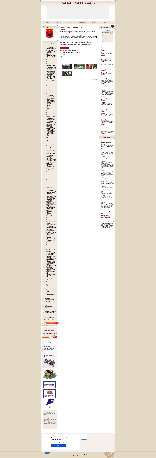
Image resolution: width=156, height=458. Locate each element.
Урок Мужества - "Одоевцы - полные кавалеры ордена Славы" (51, 284)
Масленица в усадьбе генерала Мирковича (51, 222)
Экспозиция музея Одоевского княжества (51, 145)
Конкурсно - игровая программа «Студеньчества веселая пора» (51, 194)
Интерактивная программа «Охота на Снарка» (51, 168)
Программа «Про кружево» (50, 59)
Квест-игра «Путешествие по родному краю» (50, 148)
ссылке (45, 414)
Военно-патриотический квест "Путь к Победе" (51, 224)
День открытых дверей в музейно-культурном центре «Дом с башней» (51, 69)
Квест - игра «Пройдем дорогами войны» (51, 197)
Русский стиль (50, 50)
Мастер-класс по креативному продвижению (50, 210)
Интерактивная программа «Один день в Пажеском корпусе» (51, 227)
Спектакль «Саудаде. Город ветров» (51, 114)
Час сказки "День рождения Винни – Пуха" (50, 278)
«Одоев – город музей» (78, 2)
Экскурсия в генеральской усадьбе (51, 252)
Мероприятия (48, 46)
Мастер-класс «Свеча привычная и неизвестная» (51, 125)
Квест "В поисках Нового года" (50, 234)
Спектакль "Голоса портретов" (51, 215)
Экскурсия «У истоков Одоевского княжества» (51, 266)
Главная (47, 22)
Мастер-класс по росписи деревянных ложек (51, 204)
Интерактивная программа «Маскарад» (51, 191)
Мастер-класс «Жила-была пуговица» (51, 137)
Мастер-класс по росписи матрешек (51, 219)
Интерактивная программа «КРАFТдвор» (50, 156)
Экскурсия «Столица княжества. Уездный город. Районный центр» (51, 263)
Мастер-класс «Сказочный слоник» (51, 76)
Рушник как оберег (51, 271)
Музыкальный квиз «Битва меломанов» (51, 72)
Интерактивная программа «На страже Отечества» (51, 185)
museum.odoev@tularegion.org (51, 333)
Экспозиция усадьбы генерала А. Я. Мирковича (51, 151)
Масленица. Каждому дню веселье (51, 52)
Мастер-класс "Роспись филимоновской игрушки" (51, 259)
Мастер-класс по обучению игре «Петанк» (50, 82)
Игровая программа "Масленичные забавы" (51, 254)
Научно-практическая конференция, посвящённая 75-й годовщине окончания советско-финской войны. (51, 289)
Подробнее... (103, 50)
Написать (58, 445)
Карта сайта (94, 22)
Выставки (48, 295)
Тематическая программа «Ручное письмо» (51, 119)
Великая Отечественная (50, 302)
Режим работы (82, 22)
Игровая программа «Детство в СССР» (51, 80)
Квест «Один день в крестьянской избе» (51, 101)
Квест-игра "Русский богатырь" (51, 257)
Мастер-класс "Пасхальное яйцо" (51, 217)
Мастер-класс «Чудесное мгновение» (51, 159)
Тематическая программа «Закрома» (51, 61)
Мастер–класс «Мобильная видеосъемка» (50, 182)
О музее (59, 22)
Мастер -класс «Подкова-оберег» (50, 133)
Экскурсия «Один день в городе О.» (51, 110)
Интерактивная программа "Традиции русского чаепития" (51, 96)
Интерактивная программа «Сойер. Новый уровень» (51, 128)
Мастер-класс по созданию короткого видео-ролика (51, 207)
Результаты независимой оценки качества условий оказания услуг (48, 395)
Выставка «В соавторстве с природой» (50, 107)
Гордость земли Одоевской (49, 301)
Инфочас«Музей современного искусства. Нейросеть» (51, 143)
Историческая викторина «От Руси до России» (51, 140)
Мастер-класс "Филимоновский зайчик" (50, 230)
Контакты (106, 22)
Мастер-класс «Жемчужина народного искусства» (51, 201)
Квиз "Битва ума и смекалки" (50, 242)
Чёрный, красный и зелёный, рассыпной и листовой (51, 236)
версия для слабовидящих (109, 1)
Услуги (70, 22)
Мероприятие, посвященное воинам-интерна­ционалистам (51, 293)
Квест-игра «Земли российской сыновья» (51, 112)
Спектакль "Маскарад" (51, 232)
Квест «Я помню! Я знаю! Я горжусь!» (51, 78)
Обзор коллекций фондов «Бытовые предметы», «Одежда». (51, 273)
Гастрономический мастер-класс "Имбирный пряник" (51, 239)
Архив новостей (49, 297)
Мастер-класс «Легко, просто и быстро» (51, 199)
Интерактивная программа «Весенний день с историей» (51, 48)
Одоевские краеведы (50, 299)
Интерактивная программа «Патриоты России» (51, 122)
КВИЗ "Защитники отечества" (50, 213)
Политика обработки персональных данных (81, 455)
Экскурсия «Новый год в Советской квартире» (51, 57)
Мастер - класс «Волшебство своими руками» (51, 188)
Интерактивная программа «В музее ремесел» (51, 269)
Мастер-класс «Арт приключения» (50, 74)
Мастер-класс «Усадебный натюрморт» (49, 91)
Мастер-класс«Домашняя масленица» (50, 177)
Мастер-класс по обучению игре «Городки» (50, 88)
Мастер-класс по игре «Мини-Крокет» (51, 171)
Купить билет (64, 48)
